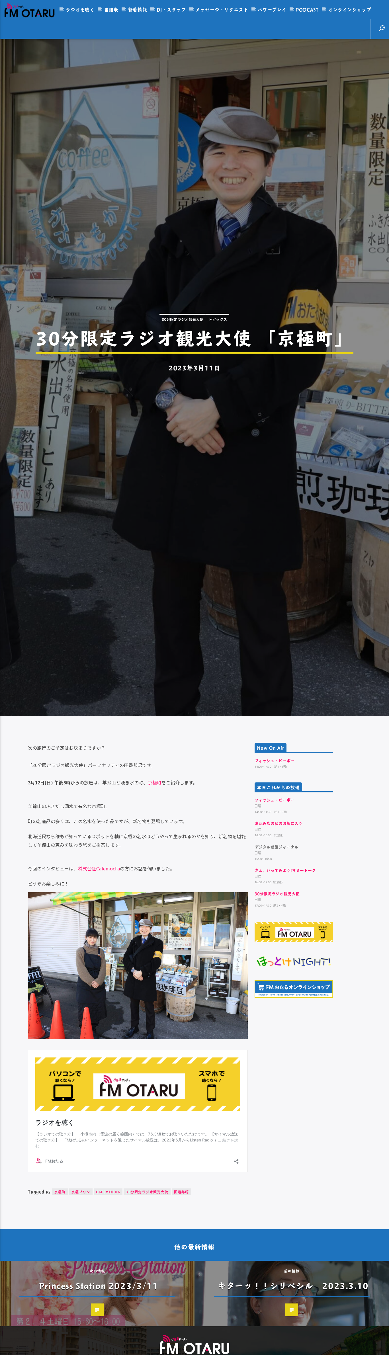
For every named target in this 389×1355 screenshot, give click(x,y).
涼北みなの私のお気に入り (278, 890)
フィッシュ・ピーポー (274, 828)
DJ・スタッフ (171, 9)
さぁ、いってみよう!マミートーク (285, 937)
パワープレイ (272, 9)
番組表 (111, 9)
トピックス (217, 350)
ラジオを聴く (80, 9)
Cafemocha (108, 1258)
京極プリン (80, 1258)
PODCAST (307, 9)
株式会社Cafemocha (99, 935)
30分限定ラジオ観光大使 (182, 350)
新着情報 (137, 9)
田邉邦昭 (181, 1258)
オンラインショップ (349, 9)
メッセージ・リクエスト (222, 9)
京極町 (154, 849)
